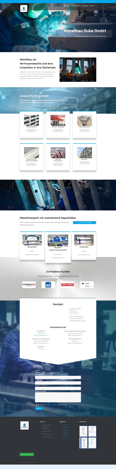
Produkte (64, 425)
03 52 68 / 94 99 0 (78, 316)
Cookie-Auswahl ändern (27, 454)
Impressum (65, 435)
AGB (63, 438)
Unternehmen (65, 430)
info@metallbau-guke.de (79, 320)
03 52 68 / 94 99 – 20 (77, 343)
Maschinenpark (66, 427)
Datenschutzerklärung (52, 404)
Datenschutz (65, 433)
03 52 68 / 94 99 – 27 (77, 335)
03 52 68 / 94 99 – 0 (43, 335)
